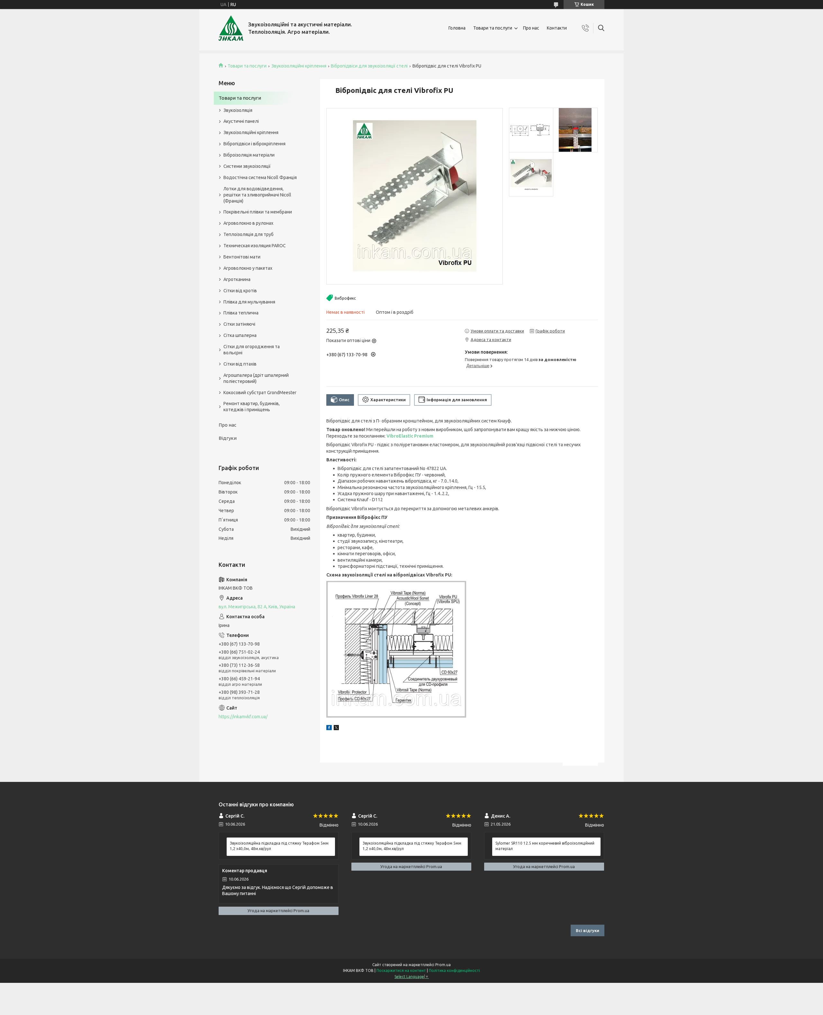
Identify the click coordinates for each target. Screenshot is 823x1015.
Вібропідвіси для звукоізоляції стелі (369, 65)
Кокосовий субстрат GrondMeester (259, 392)
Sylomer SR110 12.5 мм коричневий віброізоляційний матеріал (544, 845)
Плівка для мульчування (249, 301)
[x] (336, 728)
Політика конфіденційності (454, 970)
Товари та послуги (492, 28)
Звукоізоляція (237, 110)
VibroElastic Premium (409, 436)
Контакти (557, 28)
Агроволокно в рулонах (248, 223)
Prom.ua (443, 965)
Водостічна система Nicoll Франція (260, 177)
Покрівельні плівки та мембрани (257, 211)
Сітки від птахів (240, 364)
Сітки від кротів (240, 290)
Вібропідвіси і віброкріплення (254, 143)
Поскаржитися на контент (401, 970)
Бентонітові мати (241, 256)
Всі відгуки (587, 930)
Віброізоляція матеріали (249, 155)
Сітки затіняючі (239, 324)
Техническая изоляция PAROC (254, 245)
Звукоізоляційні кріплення (298, 65)
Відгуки (228, 438)
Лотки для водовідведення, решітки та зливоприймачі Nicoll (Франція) (257, 195)
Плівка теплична (240, 312)
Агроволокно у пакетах (247, 268)
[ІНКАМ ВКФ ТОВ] (231, 28)
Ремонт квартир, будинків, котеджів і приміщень (251, 406)
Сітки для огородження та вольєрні (251, 349)
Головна (457, 28)
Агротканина (236, 279)
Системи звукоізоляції (247, 166)
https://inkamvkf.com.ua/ (243, 716)
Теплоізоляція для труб (248, 234)
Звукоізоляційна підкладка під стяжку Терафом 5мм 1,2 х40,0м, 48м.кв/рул (279, 845)
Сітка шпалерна (240, 335)
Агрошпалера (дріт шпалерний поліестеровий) (256, 378)
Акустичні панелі (241, 121)
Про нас (531, 28)
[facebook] (329, 728)
